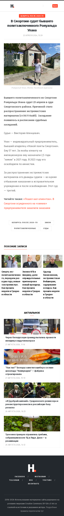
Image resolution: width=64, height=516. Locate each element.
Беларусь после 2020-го (32, 16)
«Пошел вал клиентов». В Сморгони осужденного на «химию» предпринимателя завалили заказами (29, 203)
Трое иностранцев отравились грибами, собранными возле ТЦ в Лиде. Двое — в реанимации (26, 437)
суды (46, 228)
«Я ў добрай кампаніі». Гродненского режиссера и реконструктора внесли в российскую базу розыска (31, 404)
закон (48, 223)
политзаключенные (25, 228)
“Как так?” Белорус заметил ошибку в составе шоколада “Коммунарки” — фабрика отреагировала (29, 371)
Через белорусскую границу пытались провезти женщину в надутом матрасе (30, 339)
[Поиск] (45, 6)
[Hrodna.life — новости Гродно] (12, 6)
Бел (55, 6)
